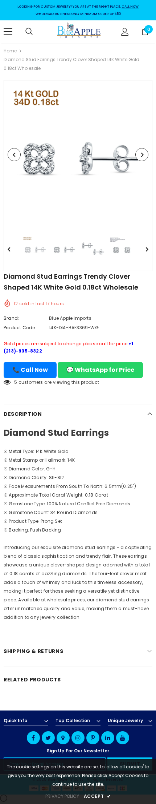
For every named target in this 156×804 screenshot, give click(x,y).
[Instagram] (78, 737)
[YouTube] (122, 737)
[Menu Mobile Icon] (8, 31)
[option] (78, 154)
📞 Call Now (30, 370)
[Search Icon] (36, 31)
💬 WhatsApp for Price (100, 370)
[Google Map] (63, 737)
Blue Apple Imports (70, 318)
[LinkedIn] (107, 737)
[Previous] (14, 154)
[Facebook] (33, 737)
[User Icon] (125, 32)
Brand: (11, 318)
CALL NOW (130, 6)
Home (10, 51)
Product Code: (20, 328)
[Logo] (79, 31)
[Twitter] (48, 737)
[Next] (141, 154)
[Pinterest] (92, 737)
